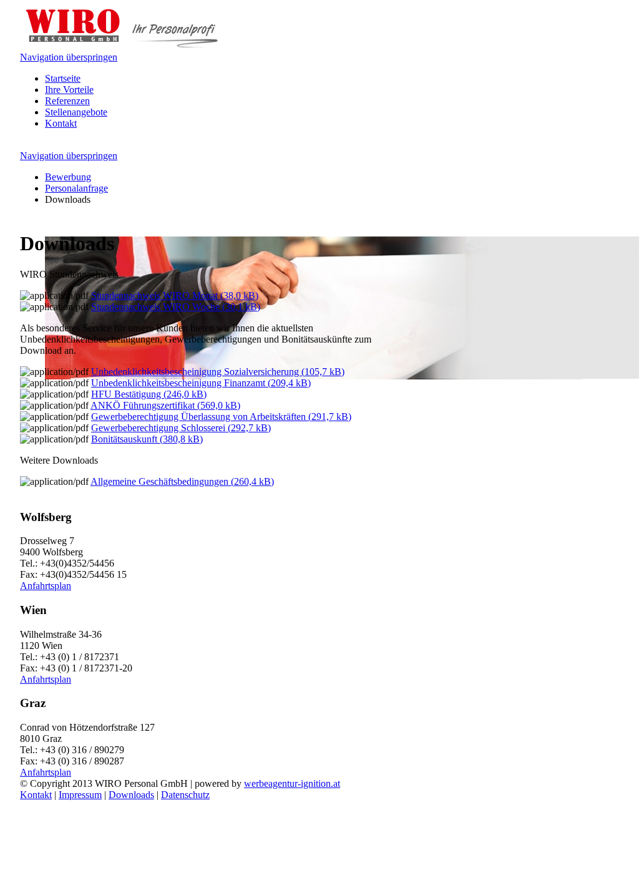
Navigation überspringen (68, 57)
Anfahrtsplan (45, 585)
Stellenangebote (76, 112)
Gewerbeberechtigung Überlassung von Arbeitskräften (221, 416)
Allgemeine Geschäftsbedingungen (182, 481)
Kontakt (61, 123)
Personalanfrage (76, 188)
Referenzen (67, 100)
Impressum (80, 794)
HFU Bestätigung (149, 394)
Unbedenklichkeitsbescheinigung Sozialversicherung (217, 371)
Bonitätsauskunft (147, 439)
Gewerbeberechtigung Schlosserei (181, 427)
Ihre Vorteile (69, 89)
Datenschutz (185, 794)
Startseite (62, 78)
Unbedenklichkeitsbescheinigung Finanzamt (201, 383)
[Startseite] (123, 46)
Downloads (131, 794)
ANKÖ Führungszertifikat (165, 405)
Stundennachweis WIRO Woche (175, 306)
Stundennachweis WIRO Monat (174, 295)
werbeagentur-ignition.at (292, 783)
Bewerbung (68, 177)
